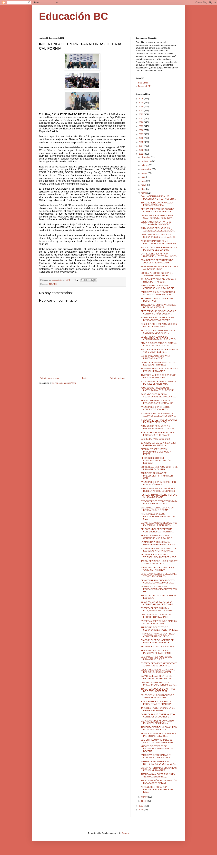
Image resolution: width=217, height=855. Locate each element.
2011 (141, 806)
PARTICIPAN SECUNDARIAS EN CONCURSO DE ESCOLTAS (156, 756)
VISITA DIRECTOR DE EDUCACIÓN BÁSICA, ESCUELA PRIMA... (157, 509)
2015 (141, 142)
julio (143, 177)
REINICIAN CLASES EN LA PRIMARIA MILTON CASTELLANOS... (158, 734)
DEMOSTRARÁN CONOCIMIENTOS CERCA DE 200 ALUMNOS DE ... (157, 581)
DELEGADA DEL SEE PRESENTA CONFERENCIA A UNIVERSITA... (157, 530)
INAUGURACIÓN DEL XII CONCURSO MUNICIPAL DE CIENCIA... (159, 728)
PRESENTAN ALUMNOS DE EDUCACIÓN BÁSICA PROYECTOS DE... (159, 589)
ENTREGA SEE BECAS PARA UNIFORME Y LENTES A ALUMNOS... (159, 255)
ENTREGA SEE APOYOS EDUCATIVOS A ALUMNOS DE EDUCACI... (159, 664)
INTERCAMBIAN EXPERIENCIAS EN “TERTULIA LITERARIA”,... (158, 775)
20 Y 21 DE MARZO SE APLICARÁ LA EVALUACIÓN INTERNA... (158, 444)
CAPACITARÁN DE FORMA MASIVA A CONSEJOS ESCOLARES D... (158, 715)
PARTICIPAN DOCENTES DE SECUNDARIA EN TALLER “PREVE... (159, 628)
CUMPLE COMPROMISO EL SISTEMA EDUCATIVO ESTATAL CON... (158, 344)
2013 (141, 150)
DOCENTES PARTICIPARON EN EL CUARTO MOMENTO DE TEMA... (157, 216)
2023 (141, 110)
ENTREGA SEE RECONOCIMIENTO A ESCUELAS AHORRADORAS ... (158, 549)
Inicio (84, 378)
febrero (144, 797)
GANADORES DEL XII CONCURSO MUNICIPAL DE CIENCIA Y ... (157, 722)
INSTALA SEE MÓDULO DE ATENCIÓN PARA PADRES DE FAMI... (159, 781)
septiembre (146, 169)
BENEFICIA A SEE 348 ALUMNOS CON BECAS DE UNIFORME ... (159, 325)
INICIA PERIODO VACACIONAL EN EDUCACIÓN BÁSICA (157, 204)
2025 (141, 102)
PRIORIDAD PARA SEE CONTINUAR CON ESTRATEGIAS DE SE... (158, 635)
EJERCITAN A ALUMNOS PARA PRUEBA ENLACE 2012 (155, 357)
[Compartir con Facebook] (92, 280)
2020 (141, 122)
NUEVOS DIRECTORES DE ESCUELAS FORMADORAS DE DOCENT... (157, 748)
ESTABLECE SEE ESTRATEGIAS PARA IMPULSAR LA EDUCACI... (159, 502)
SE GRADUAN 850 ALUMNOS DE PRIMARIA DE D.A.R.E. (156, 658)
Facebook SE (144, 86)
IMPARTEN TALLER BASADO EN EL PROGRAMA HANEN (158, 709)
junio (143, 181)
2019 (141, 126)
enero (144, 801)
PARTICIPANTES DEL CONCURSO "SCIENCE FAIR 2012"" (157, 568)
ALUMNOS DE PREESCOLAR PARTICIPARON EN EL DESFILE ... (158, 389)
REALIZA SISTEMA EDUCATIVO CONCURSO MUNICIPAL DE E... (157, 536)
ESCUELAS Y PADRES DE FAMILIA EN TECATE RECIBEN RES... (159, 575)
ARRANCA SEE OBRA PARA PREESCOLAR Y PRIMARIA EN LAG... (157, 789)
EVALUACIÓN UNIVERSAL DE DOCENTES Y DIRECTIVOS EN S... (158, 197)
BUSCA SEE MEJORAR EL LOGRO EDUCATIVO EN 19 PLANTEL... (157, 433)
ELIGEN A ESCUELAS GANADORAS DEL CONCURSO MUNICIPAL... (158, 671)
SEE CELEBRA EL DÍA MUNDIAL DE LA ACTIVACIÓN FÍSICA (159, 267)
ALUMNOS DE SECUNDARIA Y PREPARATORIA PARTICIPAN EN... (158, 427)
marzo (144, 193)
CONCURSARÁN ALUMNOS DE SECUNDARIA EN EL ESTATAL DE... (159, 236)
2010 (141, 810)
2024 (141, 106)
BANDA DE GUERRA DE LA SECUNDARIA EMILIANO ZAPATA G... (159, 395)
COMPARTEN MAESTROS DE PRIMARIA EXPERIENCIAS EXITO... (158, 683)
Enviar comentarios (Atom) (64, 383)
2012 (141, 154)
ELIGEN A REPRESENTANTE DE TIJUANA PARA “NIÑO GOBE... (156, 223)
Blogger (125, 833)
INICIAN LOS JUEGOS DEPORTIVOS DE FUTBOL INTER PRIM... (158, 690)
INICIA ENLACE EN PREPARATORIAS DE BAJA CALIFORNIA (158, 306)
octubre (145, 165)
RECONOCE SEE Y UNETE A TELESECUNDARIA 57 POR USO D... (159, 556)
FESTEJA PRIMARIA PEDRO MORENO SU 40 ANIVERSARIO (159, 496)
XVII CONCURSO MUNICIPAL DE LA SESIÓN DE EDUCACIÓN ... (158, 331)
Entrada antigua (117, 378)
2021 (141, 118)
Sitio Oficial (143, 83)
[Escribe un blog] (85, 280)
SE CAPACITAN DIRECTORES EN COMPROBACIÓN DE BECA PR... (157, 603)
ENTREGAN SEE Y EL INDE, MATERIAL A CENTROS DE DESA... (159, 622)
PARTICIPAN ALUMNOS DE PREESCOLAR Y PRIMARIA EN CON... (157, 475)
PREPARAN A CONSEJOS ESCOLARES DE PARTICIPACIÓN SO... (158, 516)
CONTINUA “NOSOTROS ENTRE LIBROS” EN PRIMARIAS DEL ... (157, 616)
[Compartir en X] (88, 280)
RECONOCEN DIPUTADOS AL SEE (157, 646)
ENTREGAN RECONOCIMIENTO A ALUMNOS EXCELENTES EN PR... (158, 414)
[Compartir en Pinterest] (95, 280)
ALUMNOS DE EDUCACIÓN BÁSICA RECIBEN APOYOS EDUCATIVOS (158, 489)
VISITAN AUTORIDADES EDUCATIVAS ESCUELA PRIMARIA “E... (159, 769)
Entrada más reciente (50, 378)
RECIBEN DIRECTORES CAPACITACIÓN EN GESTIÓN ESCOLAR (156, 460)
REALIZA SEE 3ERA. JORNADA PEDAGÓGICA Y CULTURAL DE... (158, 401)
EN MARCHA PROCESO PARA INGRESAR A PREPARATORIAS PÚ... (159, 543)
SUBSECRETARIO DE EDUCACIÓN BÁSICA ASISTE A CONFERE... (157, 318)
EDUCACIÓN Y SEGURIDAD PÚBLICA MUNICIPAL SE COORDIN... (159, 248)
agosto (144, 173)
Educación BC (73, 16)
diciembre (146, 157)
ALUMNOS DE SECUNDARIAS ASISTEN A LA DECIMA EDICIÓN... (158, 229)
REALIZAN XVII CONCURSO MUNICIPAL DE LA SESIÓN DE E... (158, 651)
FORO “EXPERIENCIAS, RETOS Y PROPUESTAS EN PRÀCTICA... (157, 702)
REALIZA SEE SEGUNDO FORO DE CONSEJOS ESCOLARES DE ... (157, 210)
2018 (141, 130)
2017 (141, 134)
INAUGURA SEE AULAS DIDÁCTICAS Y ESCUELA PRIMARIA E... (159, 370)
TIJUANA (53, 284)
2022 (141, 114)
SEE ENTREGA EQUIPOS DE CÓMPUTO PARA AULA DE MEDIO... (159, 338)
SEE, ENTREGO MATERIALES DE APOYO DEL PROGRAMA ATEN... (157, 741)
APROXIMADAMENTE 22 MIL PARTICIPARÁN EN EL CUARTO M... (159, 242)
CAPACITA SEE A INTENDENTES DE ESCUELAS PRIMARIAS (158, 363)
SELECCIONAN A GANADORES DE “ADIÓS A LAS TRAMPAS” (157, 696)
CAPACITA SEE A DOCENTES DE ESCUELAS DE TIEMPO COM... (157, 677)
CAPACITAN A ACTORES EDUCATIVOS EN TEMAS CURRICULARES (159, 524)
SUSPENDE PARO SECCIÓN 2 (155, 439)
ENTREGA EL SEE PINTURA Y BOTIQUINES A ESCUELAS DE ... (157, 609)
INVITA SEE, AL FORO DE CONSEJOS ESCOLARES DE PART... (158, 376)
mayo (144, 185)
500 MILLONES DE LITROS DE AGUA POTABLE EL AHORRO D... (158, 382)
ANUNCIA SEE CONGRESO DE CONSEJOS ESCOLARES (155, 408)
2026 (141, 98)
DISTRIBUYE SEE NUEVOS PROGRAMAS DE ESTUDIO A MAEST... (156, 451)
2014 (141, 146)
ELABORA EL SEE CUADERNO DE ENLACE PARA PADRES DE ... (157, 641)
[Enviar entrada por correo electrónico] (76, 280)
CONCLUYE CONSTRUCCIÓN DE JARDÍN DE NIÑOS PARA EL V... (157, 274)
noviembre (146, 161)
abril (143, 189)
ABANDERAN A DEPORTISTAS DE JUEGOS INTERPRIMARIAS (157, 261)
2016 (141, 138)
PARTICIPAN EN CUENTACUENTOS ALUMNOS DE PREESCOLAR (158, 293)
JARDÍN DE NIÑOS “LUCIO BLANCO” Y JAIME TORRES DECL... (159, 562)
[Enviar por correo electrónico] (82, 280)
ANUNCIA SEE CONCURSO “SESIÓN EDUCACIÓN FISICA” (158, 483)
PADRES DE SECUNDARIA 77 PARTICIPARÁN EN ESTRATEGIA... (158, 762)
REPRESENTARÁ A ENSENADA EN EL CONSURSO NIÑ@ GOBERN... (159, 312)
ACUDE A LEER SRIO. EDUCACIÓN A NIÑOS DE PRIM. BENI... (158, 280)
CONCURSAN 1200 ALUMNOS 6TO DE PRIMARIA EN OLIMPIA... (159, 468)
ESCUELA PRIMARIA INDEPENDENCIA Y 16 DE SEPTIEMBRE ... (159, 350)
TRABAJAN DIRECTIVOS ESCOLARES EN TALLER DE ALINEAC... (159, 421)
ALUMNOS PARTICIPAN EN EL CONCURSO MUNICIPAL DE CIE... (158, 287)
